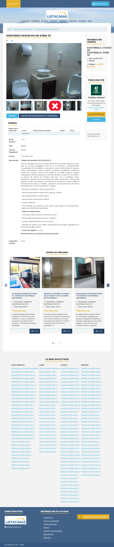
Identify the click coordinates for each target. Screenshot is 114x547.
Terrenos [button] (63, 21)
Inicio (10, 29)
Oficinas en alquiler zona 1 (69, 438)
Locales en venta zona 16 (69, 435)
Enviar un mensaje (96, 114)
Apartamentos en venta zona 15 (23, 435)
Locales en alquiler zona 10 (70, 388)
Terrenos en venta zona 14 (91, 461)
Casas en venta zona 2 (47, 408)
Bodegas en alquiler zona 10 (91, 382)
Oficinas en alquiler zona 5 (69, 445)
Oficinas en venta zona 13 (69, 491)
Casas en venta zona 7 (47, 421)
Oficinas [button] (53, 21)
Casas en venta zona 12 (47, 435)
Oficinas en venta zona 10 (69, 485)
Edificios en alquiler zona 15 (21, 455)
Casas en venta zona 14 (47, 441)
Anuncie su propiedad (51, 521)
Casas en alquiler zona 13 (48, 388)
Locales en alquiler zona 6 (69, 378)
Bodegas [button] (82, 21)
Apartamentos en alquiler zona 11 (23, 388)
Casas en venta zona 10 (47, 428)
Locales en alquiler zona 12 (70, 392)
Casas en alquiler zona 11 (48, 385)
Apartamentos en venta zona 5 (22, 415)
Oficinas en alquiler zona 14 (70, 465)
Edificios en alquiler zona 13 (21, 451)
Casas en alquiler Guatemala (49, 368)
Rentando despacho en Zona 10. (46, 29)
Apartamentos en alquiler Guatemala (24, 368)
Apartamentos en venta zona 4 (22, 411)
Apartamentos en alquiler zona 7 (23, 382)
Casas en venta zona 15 (47, 445)
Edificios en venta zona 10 (20, 465)
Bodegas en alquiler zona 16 (91, 402)
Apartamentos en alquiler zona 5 (23, 378)
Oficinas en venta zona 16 (69, 501)
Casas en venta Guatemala (48, 402)
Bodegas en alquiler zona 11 (91, 385)
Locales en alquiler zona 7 (69, 382)
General (12, 116)
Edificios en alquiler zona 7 (20, 445)
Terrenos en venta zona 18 (91, 475)
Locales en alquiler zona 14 (70, 402)
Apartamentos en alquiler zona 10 (23, 385)
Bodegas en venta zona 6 (90, 415)
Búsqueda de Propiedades (23, 29)
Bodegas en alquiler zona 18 (91, 408)
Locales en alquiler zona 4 (69, 375)
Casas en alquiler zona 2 (48, 375)
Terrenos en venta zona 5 (90, 441)
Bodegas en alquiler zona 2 (91, 368)
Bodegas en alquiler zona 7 (91, 375)
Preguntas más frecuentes (52, 531)
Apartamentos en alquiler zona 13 (23, 392)
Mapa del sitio (48, 534)
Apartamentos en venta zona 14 (23, 431)
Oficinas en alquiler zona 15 (70, 468)
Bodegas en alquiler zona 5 (91, 372)
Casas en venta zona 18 (47, 451)
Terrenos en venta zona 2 (90, 438)
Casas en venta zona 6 (47, 418)
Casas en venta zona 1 (47, 405)
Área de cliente (101, 4)
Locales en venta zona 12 (69, 425)
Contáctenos (48, 517)
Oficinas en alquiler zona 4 (69, 441)
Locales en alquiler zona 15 (70, 405)
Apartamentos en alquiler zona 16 (23, 402)
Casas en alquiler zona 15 (48, 395)
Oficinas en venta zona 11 (69, 488)
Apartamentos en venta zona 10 (23, 421)
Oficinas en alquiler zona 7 (69, 448)
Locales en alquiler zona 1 (69, 368)
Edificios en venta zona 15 (20, 468)
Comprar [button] (35, 21)
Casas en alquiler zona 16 (48, 398)
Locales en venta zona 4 (69, 411)
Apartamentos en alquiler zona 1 (23, 372)
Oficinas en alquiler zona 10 (70, 455)
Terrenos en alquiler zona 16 (91, 431)
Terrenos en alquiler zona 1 (91, 425)
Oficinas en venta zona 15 (69, 498)
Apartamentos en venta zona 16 (23, 438)
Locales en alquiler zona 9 (69, 385)
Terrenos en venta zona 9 (90, 451)
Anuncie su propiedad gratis (95, 517)
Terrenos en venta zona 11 (91, 458)
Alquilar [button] (25, 21)
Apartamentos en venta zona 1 (22, 405)
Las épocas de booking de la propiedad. (39, 116)
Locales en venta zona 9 (69, 418)
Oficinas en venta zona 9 (69, 481)
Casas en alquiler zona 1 (48, 372)
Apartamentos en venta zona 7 (22, 418)
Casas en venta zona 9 (47, 425)
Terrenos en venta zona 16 (91, 468)
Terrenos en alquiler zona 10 (91, 428)
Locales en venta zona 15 (69, 431)
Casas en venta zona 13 (47, 438)
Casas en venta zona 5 (47, 415)
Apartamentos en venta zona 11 (23, 425)
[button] (79, 45)
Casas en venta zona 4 (47, 411)
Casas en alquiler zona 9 (48, 378)
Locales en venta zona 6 (69, 415)
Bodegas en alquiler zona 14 (91, 395)
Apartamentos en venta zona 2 (22, 408)
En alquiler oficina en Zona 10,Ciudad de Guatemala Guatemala (89, 295)
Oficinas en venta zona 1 (69, 475)
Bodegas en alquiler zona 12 (91, 388)
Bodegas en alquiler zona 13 (91, 392)
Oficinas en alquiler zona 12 (70, 461)
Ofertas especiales (50, 524)
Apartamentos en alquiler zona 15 (23, 398)
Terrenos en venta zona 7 (90, 445)
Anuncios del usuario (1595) (96, 108)
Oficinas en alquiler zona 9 (69, 451)
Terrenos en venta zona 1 (90, 435)
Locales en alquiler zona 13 (70, 398)
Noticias (46, 527)
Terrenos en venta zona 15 (91, 465)
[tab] (12, 115)
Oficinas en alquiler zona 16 (70, 471)
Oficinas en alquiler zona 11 (70, 458)
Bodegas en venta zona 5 (90, 411)
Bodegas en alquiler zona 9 (91, 378)
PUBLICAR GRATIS (13, 4)
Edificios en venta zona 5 (20, 458)
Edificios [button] (73, 21)
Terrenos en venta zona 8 (90, 448)
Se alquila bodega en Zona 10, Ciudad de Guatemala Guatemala (24, 295)
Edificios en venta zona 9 (20, 461)
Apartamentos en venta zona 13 (23, 428)
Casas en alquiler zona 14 (48, 392)
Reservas (96, 119)
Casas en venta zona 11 (47, 431)
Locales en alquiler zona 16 (70, 408)
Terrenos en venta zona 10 (91, 455)
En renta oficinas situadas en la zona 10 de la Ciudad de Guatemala (56, 295)
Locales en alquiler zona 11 (70, 395)
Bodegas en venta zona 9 (90, 418)
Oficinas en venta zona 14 (69, 495)
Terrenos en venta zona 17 (91, 471)
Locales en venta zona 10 (69, 421)
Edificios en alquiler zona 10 (21, 448)
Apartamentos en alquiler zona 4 (23, 375)
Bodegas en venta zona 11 (91, 421)
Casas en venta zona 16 (47, 448)
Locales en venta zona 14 (69, 428)
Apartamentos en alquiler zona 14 (23, 395)
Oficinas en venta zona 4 (69, 478)
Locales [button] (44, 21)
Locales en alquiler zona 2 (69, 372)
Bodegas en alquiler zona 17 (91, 405)
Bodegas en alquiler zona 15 (91, 398)
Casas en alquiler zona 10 (48, 382)
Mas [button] (89, 21)
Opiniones (47, 537)
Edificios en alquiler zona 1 (20, 441)
